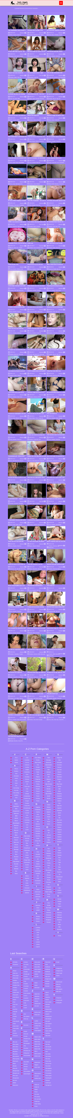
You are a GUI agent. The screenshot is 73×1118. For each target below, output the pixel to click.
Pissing (48, 877)
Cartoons (27, 764)
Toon (59, 869)
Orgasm (49, 837)
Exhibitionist (27, 890)
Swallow (59, 837)
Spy (59, 817)
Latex (37, 932)
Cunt (27, 825)
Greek (37, 838)
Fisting (37, 784)
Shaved (59, 772)
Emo (27, 880)
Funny (42, 247)
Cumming (27, 820)
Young (59, 935)
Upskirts (59, 892)
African (16, 768)
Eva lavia (26, 1025)
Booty (16, 852)
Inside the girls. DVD (13, 264)
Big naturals (16, 1056)
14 (28, 8)
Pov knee (37, 1094)
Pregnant (48, 887)
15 (29, 8)
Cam (27, 757)
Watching (59, 912)
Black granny (16, 1058)
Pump (48, 894)
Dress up (26, 1018)
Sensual (59, 767)
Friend (37, 796)
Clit (27, 784)
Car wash (26, 964)
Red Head (48, 907)
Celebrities (27, 772)
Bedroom (58, 654)
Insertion (38, 894)
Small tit (47, 1014)
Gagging (38, 807)
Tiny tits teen (48, 1070)
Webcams (59, 917)
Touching (59, 872)
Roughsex (48, 919)
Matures (49, 767)
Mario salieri (38, 1039)
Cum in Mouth (13, 269)
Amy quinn (15, 994)
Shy (59, 781)
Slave (59, 791)
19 (35, 8)
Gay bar (26, 1064)
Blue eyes (15, 1075)
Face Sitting (38, 757)
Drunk (27, 867)
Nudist (48, 816)
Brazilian (16, 856)
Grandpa (38, 833)
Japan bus (37, 994)
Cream (14, 34)
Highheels (37, 866)
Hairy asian (37, 962)
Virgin (59, 903)
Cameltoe (27, 760)
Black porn (15, 1061)
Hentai (37, 861)
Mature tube (37, 1049)
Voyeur (59, 906)
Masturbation (48, 764)
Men (49, 769)
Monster (49, 789)
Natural (48, 807)
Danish (27, 840)
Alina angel (16, 975)
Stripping (59, 829)
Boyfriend (42, 98)
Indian (37, 889)
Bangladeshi (16, 811)
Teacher (59, 852)
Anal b (14, 999)
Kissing (38, 916)
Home (37, 868)
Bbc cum (15, 1042)
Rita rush (47, 976)
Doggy (27, 857)
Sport (59, 815)
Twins (59, 881)
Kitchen (38, 919)
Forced (38, 791)
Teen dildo (47, 1054)
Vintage (59, 901)
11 (23, 8)
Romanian (48, 917)
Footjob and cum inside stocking (36, 607)
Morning (49, 791)
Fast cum (26, 1033)
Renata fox (48, 974)
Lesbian (38, 942)
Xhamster (23, 32)
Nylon (48, 824)
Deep (22, 677)
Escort (27, 885)
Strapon (59, 827)
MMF (48, 781)
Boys (53, 34)
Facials (38, 760)
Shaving (59, 774)
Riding (48, 910)
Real (48, 903)
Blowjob (37, 98)
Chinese (27, 779)
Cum (58, 162)
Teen (59, 857)
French (38, 793)
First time (38, 781)
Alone (11, 34)
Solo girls (47, 1021)
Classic (27, 781)
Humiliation (38, 880)
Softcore (59, 801)
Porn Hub (42, 75)
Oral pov (37, 1076)
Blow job (15, 1068)
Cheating (56, 34)
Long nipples (38, 1030)
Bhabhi (54, 269)
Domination (61, 162)
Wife (59, 927)
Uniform (59, 890)
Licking (38, 944)
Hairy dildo (37, 967)
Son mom (47, 1026)
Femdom (38, 769)
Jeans (37, 907)
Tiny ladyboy (48, 1068)
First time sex (27, 1050)
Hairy (37, 852)
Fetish (37, 772)
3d (10, 482)
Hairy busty (37, 964)
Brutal (16, 866)
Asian (50, 34)
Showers (59, 779)
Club (27, 789)
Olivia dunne (38, 1073)
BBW (19, 98)
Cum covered (27, 993)
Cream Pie (18, 34)
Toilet (59, 867)
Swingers (59, 841)
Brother (34, 290)
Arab (11, 98)
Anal (15, 56)
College (27, 793)
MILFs (35, 311)
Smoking (59, 798)
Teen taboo (48, 1056)
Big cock (19, 77)
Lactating (38, 927)
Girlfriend (18, 269)
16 (31, 8)
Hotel (37, 878)
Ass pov (15, 1033)
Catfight (27, 769)
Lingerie (38, 946)
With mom (58, 991)
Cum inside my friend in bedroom (16, 371)
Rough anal (48, 979)
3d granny (15, 964)
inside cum (30, 243)
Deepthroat (27, 848)
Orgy (48, 840)
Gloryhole (37, 828)
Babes (15, 77)
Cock (27, 791)
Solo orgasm (48, 1023)
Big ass (54, 98)
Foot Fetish (34, 611)
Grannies (38, 836)
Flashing (38, 786)
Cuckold (27, 813)
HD (59, 77)
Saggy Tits (59, 757)
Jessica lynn (38, 1003)
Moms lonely (38, 1053)
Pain (49, 848)
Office (48, 830)
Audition (16, 795)
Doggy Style (27, 860)
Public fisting (38, 1103)
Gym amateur (27, 1071)
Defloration (27, 850)
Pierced (48, 875)
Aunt (14, 98)
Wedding (59, 919)
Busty (37, 141)
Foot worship (27, 1055)
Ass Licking (16, 792)
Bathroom (16, 813)
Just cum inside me (52, 413)
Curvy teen (26, 1000)
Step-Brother (16, 861)
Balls (16, 808)
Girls (22, 269)
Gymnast (38, 845)
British (18, 119)
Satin (59, 760)
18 (33, 8)
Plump (48, 879)
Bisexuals (42, 354)
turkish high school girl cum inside (16, 285)
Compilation (21, 205)
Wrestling (59, 929)
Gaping (38, 812)
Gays (38, 814)
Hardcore (38, 856)
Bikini (30, 205)
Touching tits (48, 1078)
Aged (14, 162)
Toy (59, 874)
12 (25, 8)
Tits (59, 864)
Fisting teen (26, 1053)
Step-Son (59, 805)
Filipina (38, 776)
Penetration (48, 870)
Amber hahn (16, 992)
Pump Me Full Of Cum (52, 693)
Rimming (48, 912)
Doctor (27, 855)
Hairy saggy (37, 971)
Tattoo (59, 850)
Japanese (37, 905)
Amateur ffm (16, 982)
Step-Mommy (48, 784)
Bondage (16, 849)
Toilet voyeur (48, 1075)
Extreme (27, 892)
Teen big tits (48, 1046)
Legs (38, 939)
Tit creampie (48, 1073)
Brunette (31, 77)
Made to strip (38, 1037)
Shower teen (48, 1009)
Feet (38, 764)
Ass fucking (16, 788)
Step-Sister (59, 784)
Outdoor (49, 842)
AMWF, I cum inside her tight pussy (17, 221)
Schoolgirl (59, 762)
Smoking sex (48, 1016)
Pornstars (48, 882)
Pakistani (48, 853)
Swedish (59, 839)
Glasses (38, 826)
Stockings (59, 825)
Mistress (49, 779)
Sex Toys (59, 769)
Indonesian (38, 891)
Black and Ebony (61, 482)
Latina (37, 937)
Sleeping (59, 793)
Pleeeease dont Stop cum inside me (37, 672)
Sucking (59, 834)
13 (26, 8)
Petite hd (37, 1087)
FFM (38, 774)
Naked (48, 804)
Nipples (48, 812)
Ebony (27, 876)
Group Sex (37, 840)
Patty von (37, 1084)
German (38, 816)
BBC (16, 98)
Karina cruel (37, 1012)
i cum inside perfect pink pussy (16, 392)
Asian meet (15, 1026)
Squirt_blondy (48, 1030)
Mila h (36, 1051)
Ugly (59, 888)
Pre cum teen (38, 1099)
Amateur (31, 34)
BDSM (52, 183)
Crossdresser (27, 808)
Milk (49, 776)
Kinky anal (37, 1014)
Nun (49, 819)
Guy (38, 843)
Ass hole (58, 205)
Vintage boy (59, 968)
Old (48, 832)
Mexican (49, 772)
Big (20, 482)
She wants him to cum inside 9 (35, 307)
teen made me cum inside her (35, 498)
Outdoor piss (38, 1078)
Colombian (20, 503)
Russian (49, 922)
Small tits (59, 796)
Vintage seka (59, 970)
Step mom (47, 1035)
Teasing (59, 855)
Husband (38, 883)
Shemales (59, 776)
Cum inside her (51, 585)
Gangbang (37, 809)
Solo (59, 803)
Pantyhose (48, 858)
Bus (52, 719)
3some (30, 354)
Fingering (38, 779)
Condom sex (27, 798)
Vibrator (59, 899)
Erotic (27, 883)
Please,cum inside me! (33, 115)
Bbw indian (15, 1044)
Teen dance (48, 1049)
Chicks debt (26, 969)
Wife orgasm (59, 989)
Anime (16, 778)
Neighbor (48, 809)
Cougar (60, 34)
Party (48, 865)
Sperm (59, 813)
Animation (58, 632)
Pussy (48, 896)
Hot (38, 876)
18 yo (50, 56)
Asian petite (16, 1028)
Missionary (40, 311)
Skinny (59, 786)
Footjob (39, 611)
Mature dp (37, 1046)
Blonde (34, 98)
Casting (27, 767)
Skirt (59, 789)
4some (16, 762)
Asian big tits (16, 1021)
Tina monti (47, 1066)
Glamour (38, 824)
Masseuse (48, 762)
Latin (38, 934)
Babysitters (35, 568)
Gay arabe (26, 1061)
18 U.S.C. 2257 (39, 1114)
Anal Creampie (20, 56)
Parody (48, 863)
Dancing (27, 838)
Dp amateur (26, 1016)
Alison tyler (15, 978)
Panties (48, 855)
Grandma (38, 831)
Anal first (15, 1009)
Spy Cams (59, 820)
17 (32, 8)
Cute (27, 827)
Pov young (37, 1096)
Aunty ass (15, 1035)
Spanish (59, 808)
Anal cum (15, 1004)
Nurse (48, 821)
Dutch (27, 869)
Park (49, 860)
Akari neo (15, 973)
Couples (20, 247)
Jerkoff (37, 910)
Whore (59, 924)
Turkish (59, 879)
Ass (15, 568)
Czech (27, 829)
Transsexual (59, 876)
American (58, 56)
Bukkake (57, 183)
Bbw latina (15, 1046)
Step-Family (38, 762)
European (27, 888)
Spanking (59, 810)
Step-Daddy (27, 836)
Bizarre (16, 840)
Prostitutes (48, 889)
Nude (48, 814)
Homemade (62, 77)
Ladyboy (38, 930)
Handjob (38, 854)
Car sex (27, 762)
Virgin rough (59, 973)
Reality (48, 905)
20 (36, 8)
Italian (37, 899)
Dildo (27, 852)
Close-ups (16, 205)
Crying (27, 810)
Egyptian (27, 878)
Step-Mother (49, 793)
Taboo (59, 848)
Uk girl (57, 962)
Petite (48, 872)
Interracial (37, 896)
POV (49, 884)
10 (22, 8)
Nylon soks (37, 1067)
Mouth (48, 796)
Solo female (48, 1018)
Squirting (59, 822)
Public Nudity (48, 891)
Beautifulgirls (21, 162)
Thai (59, 860)
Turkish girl (48, 1082)
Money (48, 786)
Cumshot (56, 77)
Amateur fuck (16, 985)
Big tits (42, 34)
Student (59, 832)
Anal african (16, 997)
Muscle (48, 798)
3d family (15, 962)
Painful (48, 851)
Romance (48, 915)
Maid (48, 757)
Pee (49, 867)
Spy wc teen (48, 1028)
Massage (48, 760)
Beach (16, 820)
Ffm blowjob (27, 1043)
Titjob (59, 862)
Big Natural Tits (37, 34)
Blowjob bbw (16, 1070)
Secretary (59, 764)
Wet (59, 922)
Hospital (38, 873)
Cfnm (37, 418)
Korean (38, 921)
